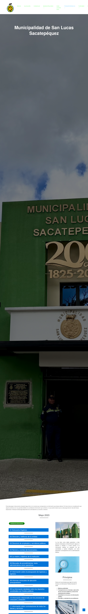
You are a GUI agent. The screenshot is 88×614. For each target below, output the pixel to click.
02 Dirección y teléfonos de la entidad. (24, 536)
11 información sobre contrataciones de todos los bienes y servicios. (28, 607)
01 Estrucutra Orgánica (18, 530)
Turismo (81, 6)
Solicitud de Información (16, 523)
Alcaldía (27, 6)
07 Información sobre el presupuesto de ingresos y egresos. (28, 572)
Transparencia (69, 6)
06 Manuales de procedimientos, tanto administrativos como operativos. (24, 564)
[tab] (29, 531)
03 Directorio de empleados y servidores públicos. (28, 543)
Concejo (37, 6)
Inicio (19, 6)
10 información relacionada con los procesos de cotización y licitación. (27, 598)
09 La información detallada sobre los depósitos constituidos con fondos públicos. (27, 590)
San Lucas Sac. (59, 7)
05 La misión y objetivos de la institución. (25, 556)
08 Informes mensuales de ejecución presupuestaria (23, 581)
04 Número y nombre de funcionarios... (24, 550)
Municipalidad (48, 6)
